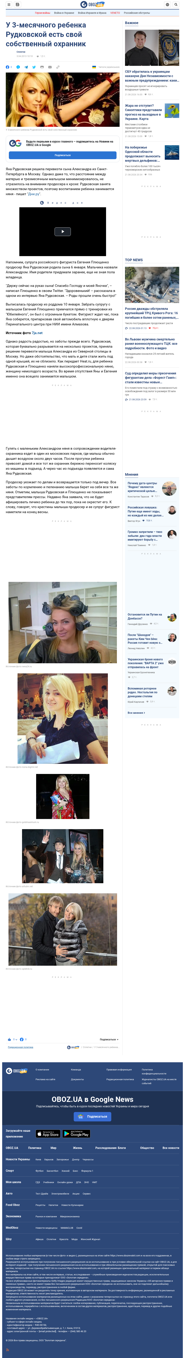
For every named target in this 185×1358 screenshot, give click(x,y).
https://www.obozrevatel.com (125, 1255)
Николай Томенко (137, 545)
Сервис (87, 1193)
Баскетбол (52, 1171)
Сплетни (21, 52)
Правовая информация (119, 1069)
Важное (131, 23)
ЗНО (86, 1182)
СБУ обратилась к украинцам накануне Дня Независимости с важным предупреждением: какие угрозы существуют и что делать (152, 76)
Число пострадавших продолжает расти (149, 323)
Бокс (75, 1171)
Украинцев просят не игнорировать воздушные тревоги (146, 88)
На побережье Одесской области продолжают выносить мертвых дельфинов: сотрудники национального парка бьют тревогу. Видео (142, 154)
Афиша (39, 1239)
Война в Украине (64, 12)
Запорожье (63, 1159)
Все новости (171, 1148)
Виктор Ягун (134, 521)
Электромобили (60, 1193)
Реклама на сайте (45, 1079)
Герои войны (42, 12)
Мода (75, 1239)
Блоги (122, 1148)
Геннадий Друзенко (138, 624)
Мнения (131, 474)
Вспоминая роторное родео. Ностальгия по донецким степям (142, 692)
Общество (147, 1148)
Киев (38, 1159)
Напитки (53, 1205)
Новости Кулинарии (72, 1205)
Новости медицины (46, 1228)
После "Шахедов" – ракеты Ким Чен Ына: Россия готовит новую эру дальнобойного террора (145, 639)
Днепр (75, 1159)
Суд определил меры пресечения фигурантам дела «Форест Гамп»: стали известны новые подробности (151, 377)
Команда (76, 1069)
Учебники (48, 1182)
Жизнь (77, 1148)
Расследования (106, 1148)
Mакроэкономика (69, 1216)
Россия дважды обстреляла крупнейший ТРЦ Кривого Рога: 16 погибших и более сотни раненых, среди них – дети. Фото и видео (151, 313)
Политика (34, 1148)
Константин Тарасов (138, 496)
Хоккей (66, 1171)
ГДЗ (38, 1182)
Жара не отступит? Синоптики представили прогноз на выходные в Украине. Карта (143, 112)
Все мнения (135, 712)
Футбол (40, 1171)
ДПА (78, 1182)
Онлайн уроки (65, 1182)
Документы (77, 1079)
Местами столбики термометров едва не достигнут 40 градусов (138, 128)
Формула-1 (87, 1171)
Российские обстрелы (137, 12)
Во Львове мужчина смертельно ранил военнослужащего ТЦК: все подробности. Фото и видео (151, 343)
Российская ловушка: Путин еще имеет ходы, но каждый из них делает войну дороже (145, 511)
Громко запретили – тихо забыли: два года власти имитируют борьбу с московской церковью (145, 536)
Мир (53, 1148)
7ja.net (37, 333)
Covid (79, 1228)
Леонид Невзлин (136, 648)
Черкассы (88, 1159)
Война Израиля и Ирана (92, 12)
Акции (75, 1193)
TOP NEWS (134, 260)
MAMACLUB (67, 1228)
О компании (42, 1069)
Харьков (48, 1159)
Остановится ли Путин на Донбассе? (145, 616)
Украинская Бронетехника (141, 672)
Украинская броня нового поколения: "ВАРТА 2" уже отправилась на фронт (146, 663)
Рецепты (40, 1205)
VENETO (115, 12)
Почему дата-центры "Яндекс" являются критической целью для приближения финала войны (142, 487)
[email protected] (47, 1331)
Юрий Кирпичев (136, 702)
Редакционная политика (20, 1047)
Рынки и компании (46, 1216)
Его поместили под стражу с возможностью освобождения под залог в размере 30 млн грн (151, 391)
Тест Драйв (42, 1193)
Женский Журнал (90, 1239)
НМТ (94, 1182)
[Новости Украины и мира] (73, 1048)
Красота (63, 1239)
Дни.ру (33, 194)
